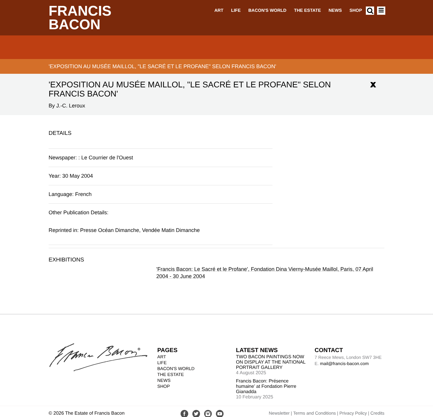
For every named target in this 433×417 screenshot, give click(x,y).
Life (236, 10)
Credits (377, 413)
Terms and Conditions (314, 413)
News (335, 10)
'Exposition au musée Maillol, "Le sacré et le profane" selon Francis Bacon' (162, 66)
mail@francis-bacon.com (344, 363)
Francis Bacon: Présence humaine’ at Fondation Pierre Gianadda (266, 386)
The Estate (307, 10)
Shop (355, 10)
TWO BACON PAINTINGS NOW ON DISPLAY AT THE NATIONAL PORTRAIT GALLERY (270, 362)
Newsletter (279, 413)
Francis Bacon (80, 17)
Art (219, 10)
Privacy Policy (353, 413)
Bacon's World (267, 10)
